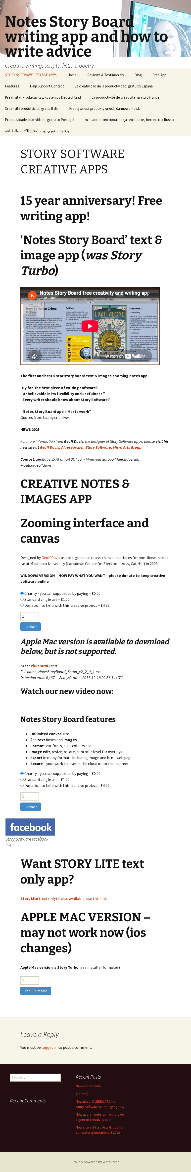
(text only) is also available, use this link (63, 898)
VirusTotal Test (43, 665)
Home (72, 75)
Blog (138, 75)
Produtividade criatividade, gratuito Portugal (39, 119)
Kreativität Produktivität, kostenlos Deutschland (43, 97)
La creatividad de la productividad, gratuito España (114, 86)
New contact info (88, 1086)
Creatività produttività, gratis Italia (31, 108)
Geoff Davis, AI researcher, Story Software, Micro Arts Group (91, 447)
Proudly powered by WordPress (95, 1162)
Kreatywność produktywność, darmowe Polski (105, 108)
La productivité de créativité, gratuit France (125, 97)
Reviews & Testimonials (105, 75)
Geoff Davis (51, 557)
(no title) (82, 1093)
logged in (49, 1047)
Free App (159, 75)
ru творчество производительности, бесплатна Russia (129, 119)
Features (12, 86)
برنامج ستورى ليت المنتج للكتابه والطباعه (37, 130)
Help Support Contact (47, 86)
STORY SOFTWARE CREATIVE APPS (31, 75)
